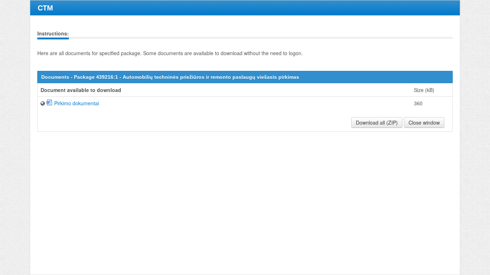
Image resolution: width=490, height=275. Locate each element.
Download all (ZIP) (377, 122)
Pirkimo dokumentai (76, 103)
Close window (424, 122)
